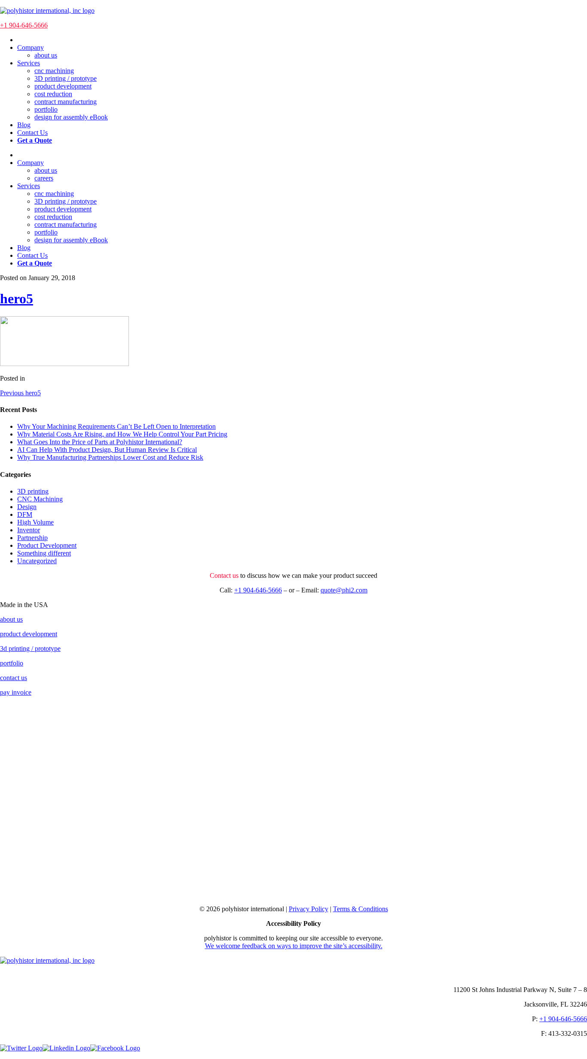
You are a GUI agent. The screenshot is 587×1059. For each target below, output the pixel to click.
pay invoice (15, 692)
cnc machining (54, 70)
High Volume (35, 522)
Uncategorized (37, 561)
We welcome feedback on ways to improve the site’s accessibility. (293, 945)
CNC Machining (40, 499)
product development (63, 86)
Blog (24, 124)
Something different (44, 553)
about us (45, 55)
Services (28, 63)
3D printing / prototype (65, 78)
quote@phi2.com (344, 590)
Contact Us (32, 132)
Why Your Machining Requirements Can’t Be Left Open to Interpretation (116, 426)
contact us (13, 677)
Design (27, 506)
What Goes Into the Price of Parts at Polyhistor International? (99, 442)
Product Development (46, 545)
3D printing (33, 491)
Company (30, 47)
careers (43, 178)
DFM (24, 514)
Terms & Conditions (360, 909)
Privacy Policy (308, 909)
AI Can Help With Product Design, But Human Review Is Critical (107, 449)
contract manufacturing (65, 101)
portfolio (46, 109)
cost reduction (53, 94)
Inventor (28, 530)
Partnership (32, 537)
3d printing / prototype (30, 648)
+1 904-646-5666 (24, 25)
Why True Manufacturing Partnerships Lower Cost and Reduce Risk (110, 457)
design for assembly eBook (71, 117)
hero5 (16, 298)
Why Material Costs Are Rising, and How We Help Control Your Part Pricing (122, 434)
